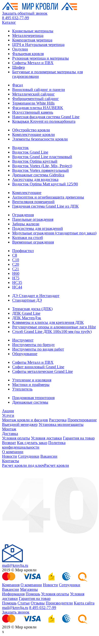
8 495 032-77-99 (15, 18)
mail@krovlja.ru (15, 565)
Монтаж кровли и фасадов (25, 420)
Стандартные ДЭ (27, 300)
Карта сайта (84, 603)
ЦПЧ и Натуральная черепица (38, 44)
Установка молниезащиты (61, 424)
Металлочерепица (27, 35)
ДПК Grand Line (26, 313)
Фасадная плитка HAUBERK (37, 108)
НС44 (17, 287)
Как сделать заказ (32, 443)
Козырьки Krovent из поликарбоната (43, 121)
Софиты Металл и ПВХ (33, 63)
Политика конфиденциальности (33, 445)
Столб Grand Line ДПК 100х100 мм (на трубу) (52, 331)
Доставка (10, 433)
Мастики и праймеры (31, 384)
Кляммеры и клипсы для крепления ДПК (48, 322)
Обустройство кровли (31, 130)
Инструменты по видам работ (38, 349)
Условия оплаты (16, 438)
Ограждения (23, 215)
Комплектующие (26, 192)
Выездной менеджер (20, 424)
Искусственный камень (32, 112)
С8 (14, 255)
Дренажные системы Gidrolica (38, 175)
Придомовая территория (33, 398)
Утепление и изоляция (31, 380)
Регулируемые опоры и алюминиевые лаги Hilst (54, 327)
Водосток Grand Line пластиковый (42, 157)
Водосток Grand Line (30, 152)
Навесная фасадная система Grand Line (45, 117)
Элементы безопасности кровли (40, 139)
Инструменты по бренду (33, 345)
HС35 (17, 282)
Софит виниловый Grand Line (38, 367)
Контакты (10, 461)
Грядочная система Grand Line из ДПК (45, 206)
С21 (15, 269)
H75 (15, 278)
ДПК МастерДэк (26, 318)
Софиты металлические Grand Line (42, 371)
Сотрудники (28, 456)
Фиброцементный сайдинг (35, 98)
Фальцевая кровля (28, 54)
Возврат (9, 443)
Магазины (29, 589)
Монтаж (9, 429)
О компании (12, 452)
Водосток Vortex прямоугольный (40, 170)
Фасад (17, 85)
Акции (8, 411)
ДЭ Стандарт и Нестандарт (35, 295)
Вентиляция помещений (33, 202)
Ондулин (20, 49)
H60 (15, 273)
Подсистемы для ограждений (37, 228)
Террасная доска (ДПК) (32, 309)
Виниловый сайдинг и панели (38, 89)
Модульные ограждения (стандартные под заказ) (54, 233)
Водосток (20, 147)
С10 (15, 260)
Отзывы (38, 603)
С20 (15, 264)
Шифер (18, 67)
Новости (9, 456)
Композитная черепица (32, 40)
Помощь (33, 594)
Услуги (8, 415)
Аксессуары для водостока (35, 179)
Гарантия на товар (79, 438)
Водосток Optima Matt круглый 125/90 (45, 184)
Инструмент (23, 340)
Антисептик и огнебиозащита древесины (48, 197)
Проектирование (82, 420)
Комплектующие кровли (33, 134)
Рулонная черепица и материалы (40, 58)
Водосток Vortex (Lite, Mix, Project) (42, 166)
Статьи (24, 603)
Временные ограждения (33, 242)
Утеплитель (22, 389)
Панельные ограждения (32, 219)
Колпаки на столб (27, 237)
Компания (11, 585)
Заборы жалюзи (25, 224)
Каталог (9, 22)
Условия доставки (46, 438)
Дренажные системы (30, 402)
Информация (13, 594)
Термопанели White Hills (33, 103)
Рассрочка (58, 420)
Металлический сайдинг (33, 94)
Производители (59, 603)
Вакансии (48, 456)
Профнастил (23, 251)
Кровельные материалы (32, 31)
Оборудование (24, 354)
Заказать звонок (15, 612)
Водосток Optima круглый (34, 161)
